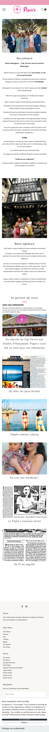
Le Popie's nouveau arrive (24, 521)
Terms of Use (7, 675)
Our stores (6, 657)
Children (6, 639)
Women (5, 634)
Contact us (6, 660)
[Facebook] (22, 606)
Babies (5, 642)
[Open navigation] (4, 9)
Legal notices (7, 670)
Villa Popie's (7, 665)
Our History (7, 631)
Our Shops (6, 647)
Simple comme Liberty (24, 434)
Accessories (7, 644)
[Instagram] (26, 606)
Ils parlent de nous (9, 662)
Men (4, 637)
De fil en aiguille (24, 564)
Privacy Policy (7, 673)
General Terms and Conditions (13, 668)
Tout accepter (24, 720)
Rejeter (24, 723)
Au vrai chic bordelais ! (24, 478)
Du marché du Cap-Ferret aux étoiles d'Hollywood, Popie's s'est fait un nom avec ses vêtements (24, 343)
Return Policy (7, 678)
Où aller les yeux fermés (24, 391)
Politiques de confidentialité (13, 728)
